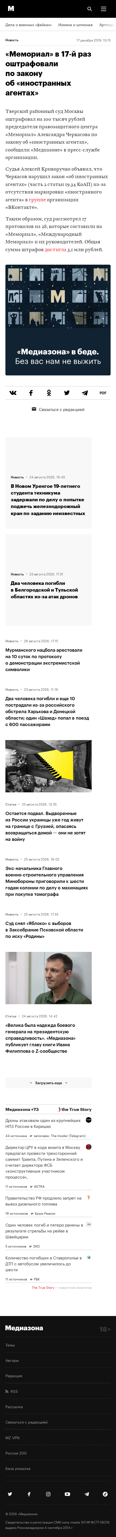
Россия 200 (16, 1453)
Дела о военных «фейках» (28, 24)
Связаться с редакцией (61, 409)
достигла (55, 250)
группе (37, 200)
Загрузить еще (48, 1082)
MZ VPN (12, 1437)
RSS (13, 1391)
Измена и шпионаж (75, 24)
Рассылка (14, 1406)
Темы (10, 1345)
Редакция (13, 1375)
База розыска (17, 1468)
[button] (103, 9)
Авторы (12, 1360)
